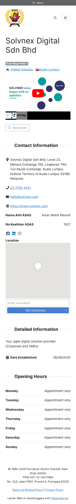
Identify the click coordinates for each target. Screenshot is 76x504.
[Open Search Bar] (55, 18)
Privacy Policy (54, 490)
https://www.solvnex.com (29, 206)
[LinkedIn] (13, 233)
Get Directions (35, 310)
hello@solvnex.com (24, 197)
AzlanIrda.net (59, 498)
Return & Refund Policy (28, 490)
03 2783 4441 (20, 188)
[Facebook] (8, 233)
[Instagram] (19, 233)
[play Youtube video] (38, 93)
